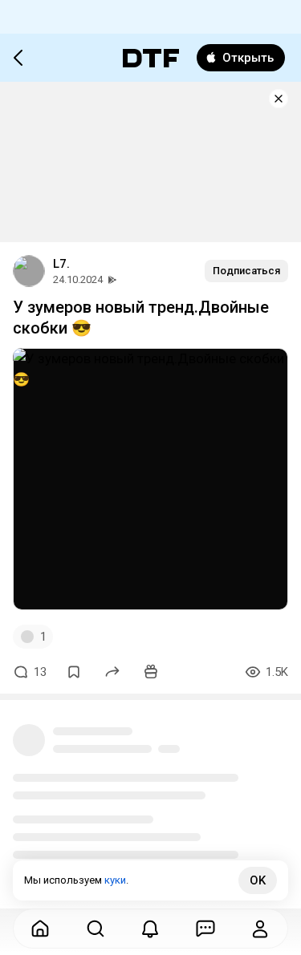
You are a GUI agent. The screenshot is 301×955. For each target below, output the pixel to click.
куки (115, 880)
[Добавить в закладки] (74, 672)
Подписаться (246, 271)
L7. (61, 264)
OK (258, 880)
